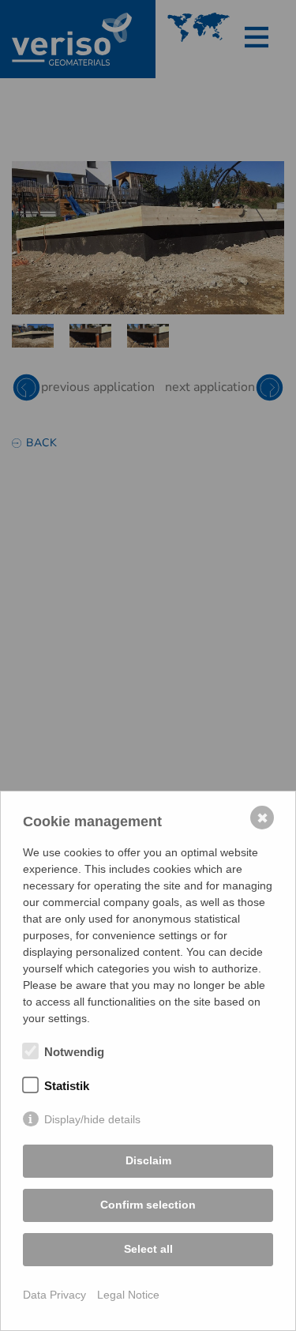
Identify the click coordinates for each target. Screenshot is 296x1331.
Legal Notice (128, 1294)
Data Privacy (54, 1294)
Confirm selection (148, 1204)
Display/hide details (92, 1119)
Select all (148, 1249)
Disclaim (148, 1160)
